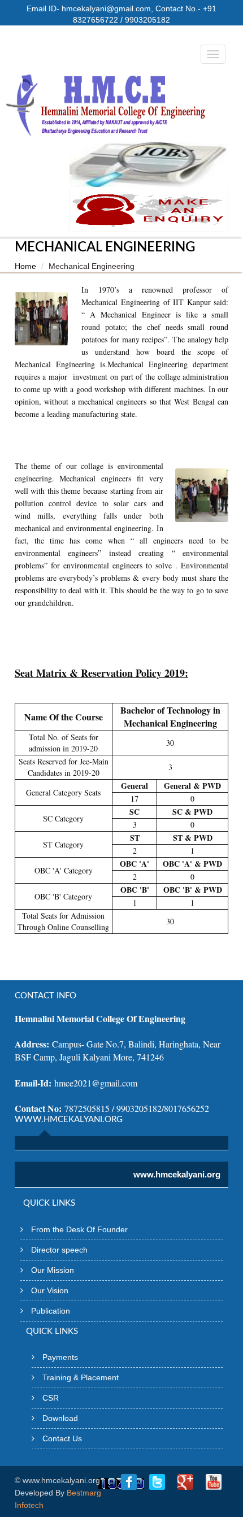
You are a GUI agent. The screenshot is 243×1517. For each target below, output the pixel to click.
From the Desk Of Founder (79, 1229)
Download (60, 1418)
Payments (60, 1357)
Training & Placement (80, 1377)
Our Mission (52, 1270)
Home (25, 266)
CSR (50, 1397)
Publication (50, 1310)
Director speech (59, 1249)
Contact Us (62, 1438)
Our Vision (49, 1290)
